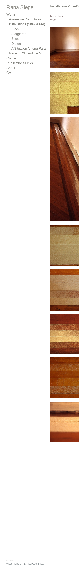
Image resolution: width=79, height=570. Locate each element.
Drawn (15, 44)
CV (8, 73)
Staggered (18, 34)
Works (10, 14)
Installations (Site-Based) (26, 24)
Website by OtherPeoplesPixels (25, 564)
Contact (12, 58)
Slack (15, 29)
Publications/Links (18, 63)
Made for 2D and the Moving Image (28, 53)
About (10, 68)
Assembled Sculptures (24, 19)
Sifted (15, 39)
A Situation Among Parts (28, 48)
